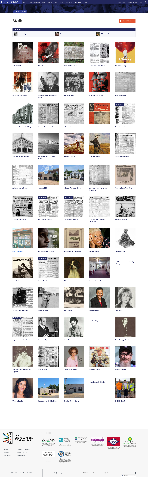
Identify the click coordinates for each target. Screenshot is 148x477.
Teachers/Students (35, 2)
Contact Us (7, 452)
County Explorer (58, 2)
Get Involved (121, 2)
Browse (25, 2)
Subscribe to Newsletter (23, 449)
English (126, 475)
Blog (43, 2)
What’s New (69, 2)
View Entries (128, 21)
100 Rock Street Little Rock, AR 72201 (21, 473)
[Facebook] (135, 473)
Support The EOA (22, 452)
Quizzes (50, 2)
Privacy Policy (21, 456)
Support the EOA (132, 2)
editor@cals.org (57, 473)
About (85, 2)
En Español (78, 2)
